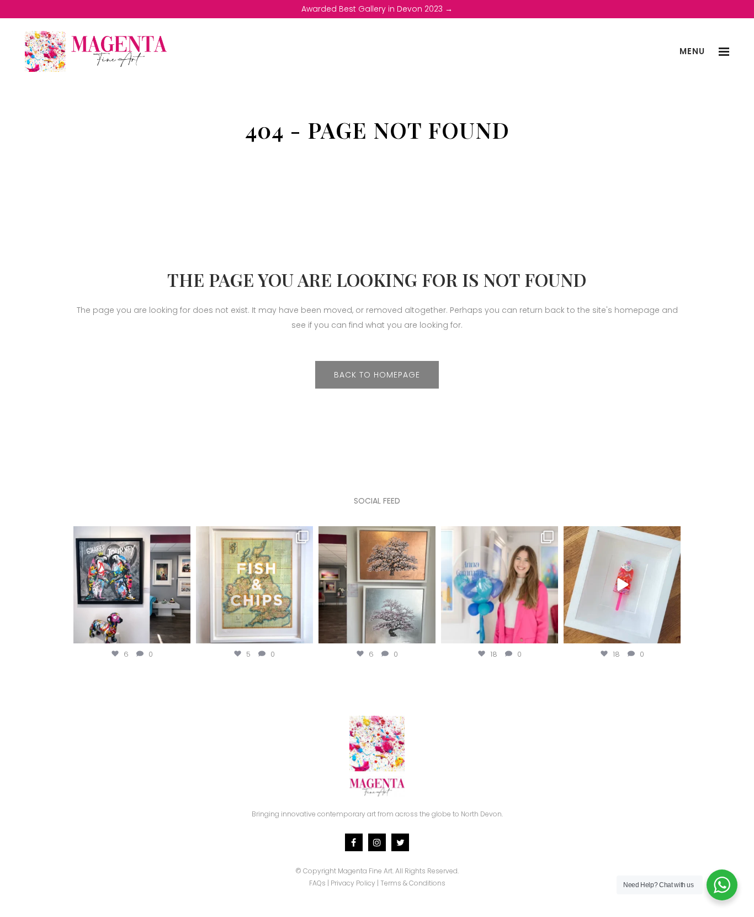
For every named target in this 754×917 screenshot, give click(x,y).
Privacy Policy (353, 883)
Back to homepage (377, 374)
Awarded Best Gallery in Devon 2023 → (377, 8)
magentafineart (132, 536)
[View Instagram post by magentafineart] (180, 632)
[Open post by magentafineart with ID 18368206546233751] (377, 584)
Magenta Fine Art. (366, 871)
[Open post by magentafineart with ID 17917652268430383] (131, 584)
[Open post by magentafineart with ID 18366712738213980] (622, 584)
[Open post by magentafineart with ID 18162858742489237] (254, 584)
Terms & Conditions (412, 883)
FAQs (317, 883)
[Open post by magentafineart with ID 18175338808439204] (499, 584)
